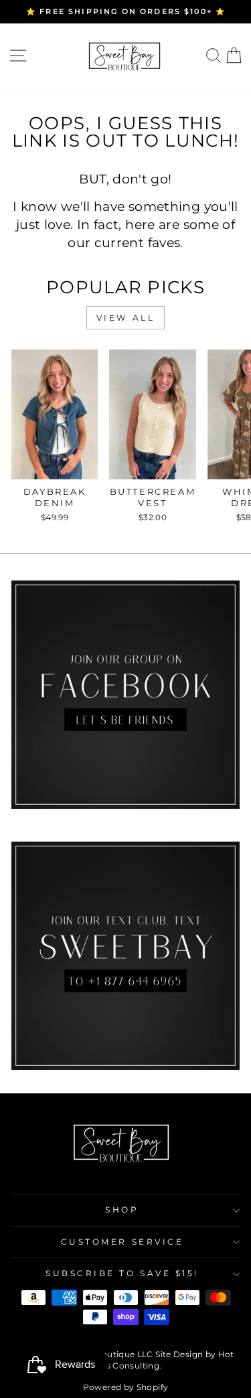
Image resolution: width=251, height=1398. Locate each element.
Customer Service (122, 1242)
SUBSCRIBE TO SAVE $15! (122, 1273)
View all (125, 318)
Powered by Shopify (126, 1387)
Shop (122, 1210)
